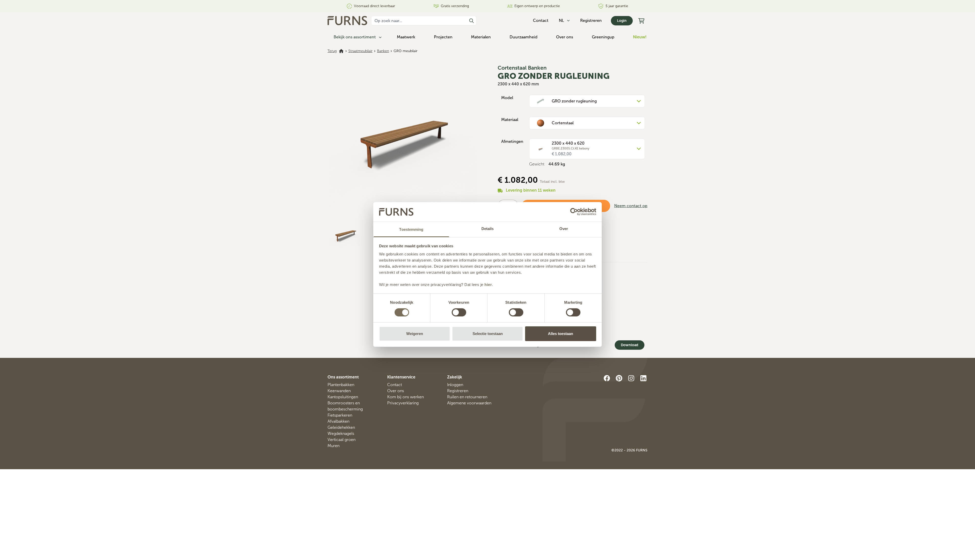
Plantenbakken (341, 384)
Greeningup (603, 37)
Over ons (564, 37)
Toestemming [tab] (411, 229)
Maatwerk (406, 37)
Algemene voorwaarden (469, 403)
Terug (332, 51)
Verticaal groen (341, 439)
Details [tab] (487, 228)
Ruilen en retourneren (467, 396)
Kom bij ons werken (405, 396)
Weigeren (414, 333)
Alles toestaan (560, 333)
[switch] (459, 312)
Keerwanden (339, 390)
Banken (383, 51)
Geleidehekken (341, 427)
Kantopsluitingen (343, 396)
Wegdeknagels (341, 433)
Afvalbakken (338, 421)
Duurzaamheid (524, 37)
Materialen (481, 37)
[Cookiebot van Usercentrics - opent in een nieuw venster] (574, 212)
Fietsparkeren (340, 415)
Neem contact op (630, 205)
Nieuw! (639, 37)
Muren (333, 445)
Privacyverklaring (403, 403)
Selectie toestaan (488, 333)
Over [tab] (563, 228)
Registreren (591, 20)
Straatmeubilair (360, 51)
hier (488, 284)
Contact (394, 384)
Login (622, 21)
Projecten (443, 37)
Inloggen (455, 384)
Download (629, 345)
